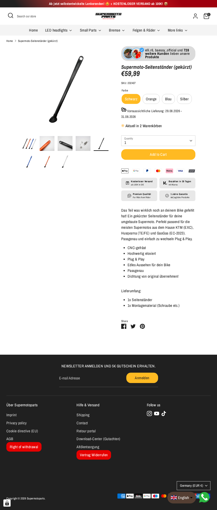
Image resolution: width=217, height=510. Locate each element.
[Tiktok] (163, 413)
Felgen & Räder (144, 30)
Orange (151, 99)
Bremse (115, 30)
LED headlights (56, 30)
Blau (168, 99)
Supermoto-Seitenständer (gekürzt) (38, 41)
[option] (65, 91)
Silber (184, 99)
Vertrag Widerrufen (94, 455)
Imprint (11, 415)
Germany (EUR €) (191, 485)
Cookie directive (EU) (22, 431)
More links (176, 30)
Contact (82, 423)
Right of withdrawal (24, 446)
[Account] (195, 16)
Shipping (83, 415)
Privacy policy (16, 423)
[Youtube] (156, 413)
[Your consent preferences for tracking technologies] (7, 503)
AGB (9, 438)
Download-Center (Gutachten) (98, 438)
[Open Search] (10, 15)
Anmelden (142, 377)
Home (33, 30)
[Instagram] (149, 413)
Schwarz (131, 99)
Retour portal (86, 431)
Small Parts (88, 30)
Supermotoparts (36, 498)
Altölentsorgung (88, 446)
